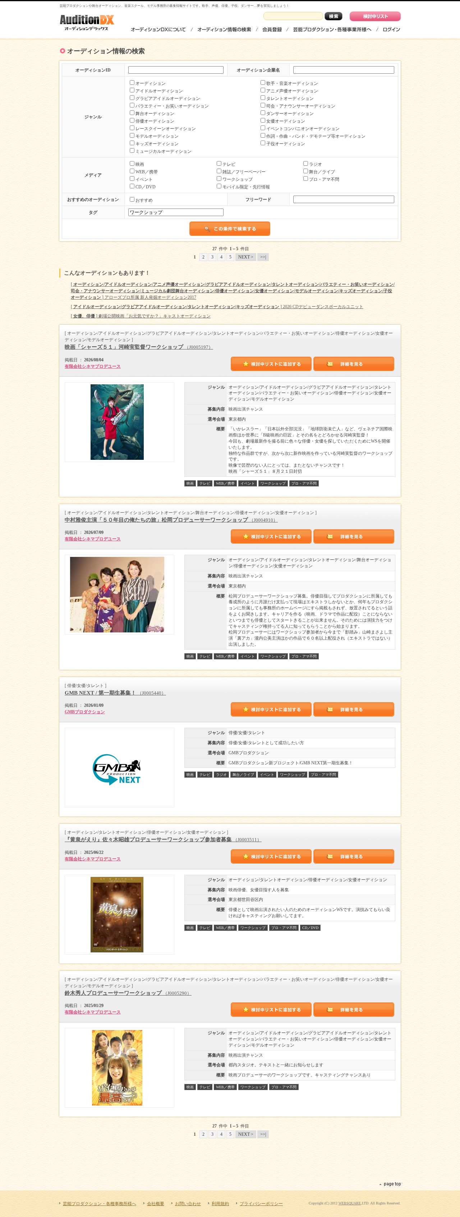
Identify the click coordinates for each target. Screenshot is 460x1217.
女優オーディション (285, 121)
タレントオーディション (290, 98)
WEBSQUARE (350, 1203)
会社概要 (155, 1203)
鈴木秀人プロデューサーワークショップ (128, 993)
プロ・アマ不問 (324, 179)
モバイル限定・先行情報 (246, 186)
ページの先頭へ (389, 1184)
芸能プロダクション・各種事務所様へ (332, 29)
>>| (263, 257)
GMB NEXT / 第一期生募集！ (115, 693)
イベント (144, 179)
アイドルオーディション (159, 90)
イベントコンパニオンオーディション (303, 128)
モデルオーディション (157, 136)
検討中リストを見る (375, 16)
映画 (139, 164)
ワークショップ (237, 179)
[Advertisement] (230, 1162)
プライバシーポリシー (261, 1203)
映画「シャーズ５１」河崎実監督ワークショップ (139, 347)
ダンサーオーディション (290, 113)
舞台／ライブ (322, 171)
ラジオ (315, 164)
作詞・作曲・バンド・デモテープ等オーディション (315, 136)
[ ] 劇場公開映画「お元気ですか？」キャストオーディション (141, 316)
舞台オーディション (154, 113)
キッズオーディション (157, 143)
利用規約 (220, 1203)
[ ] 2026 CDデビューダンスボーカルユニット (217, 306)
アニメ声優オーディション (292, 90)
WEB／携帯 (146, 171)
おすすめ (144, 200)
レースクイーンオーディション (165, 128)
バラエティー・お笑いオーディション (172, 106)
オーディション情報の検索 (224, 29)
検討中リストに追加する (271, 364)
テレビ (228, 164)
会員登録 (272, 29)
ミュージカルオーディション (163, 151)
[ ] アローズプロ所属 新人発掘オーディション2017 (233, 291)
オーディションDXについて (158, 29)
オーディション (150, 83)
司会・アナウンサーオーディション (300, 106)
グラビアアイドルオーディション (167, 98)
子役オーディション (285, 143)
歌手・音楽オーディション (292, 83)
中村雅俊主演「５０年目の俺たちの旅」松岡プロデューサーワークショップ (171, 520)
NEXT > (245, 257)
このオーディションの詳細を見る (354, 364)
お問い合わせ (188, 1203)
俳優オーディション (154, 121)
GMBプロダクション (85, 711)
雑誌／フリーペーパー (244, 171)
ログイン (391, 29)
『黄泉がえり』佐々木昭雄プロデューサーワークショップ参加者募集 (163, 839)
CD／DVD (145, 186)
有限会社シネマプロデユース (93, 366)
